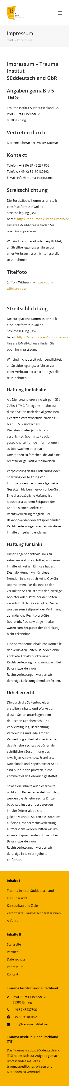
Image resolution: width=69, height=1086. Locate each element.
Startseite (14, 944)
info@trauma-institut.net (31, 1024)
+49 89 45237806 (25, 1010)
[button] (60, 13)
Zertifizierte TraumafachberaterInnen (34, 913)
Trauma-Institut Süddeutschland (30, 891)
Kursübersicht (17, 898)
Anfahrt (12, 920)
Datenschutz (16, 959)
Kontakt (12, 974)
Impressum (15, 967)
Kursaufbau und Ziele (22, 905)
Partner (12, 952)
